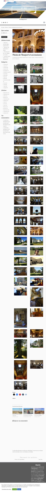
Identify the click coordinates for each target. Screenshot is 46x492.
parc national (34, 478)
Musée (4, 73)
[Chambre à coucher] (20, 150)
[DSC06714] (20, 370)
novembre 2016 (6, 111)
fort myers (33, 472)
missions (32, 475)
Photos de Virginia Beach (19, 459)
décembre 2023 (6, 92)
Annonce (5, 64)
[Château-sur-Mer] (37, 171)
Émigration (5, 70)
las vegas (35, 474)
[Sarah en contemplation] (37, 150)
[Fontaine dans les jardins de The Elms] (37, 110)
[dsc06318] (20, 241)
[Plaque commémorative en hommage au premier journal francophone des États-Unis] (20, 79)
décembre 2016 (6, 109)
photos (33, 57)
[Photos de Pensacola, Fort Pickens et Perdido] (28, 411)
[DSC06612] (37, 344)
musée (26, 57)
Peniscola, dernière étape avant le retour (6, 44)
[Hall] (37, 231)
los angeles (39, 474)
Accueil (2, 27)
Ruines (4, 83)
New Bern (41, 459)
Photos (6, 27)
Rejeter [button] (19, 489)
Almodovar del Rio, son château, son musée (6, 53)
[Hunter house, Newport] (37, 79)
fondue (42, 471)
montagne (36, 475)
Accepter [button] (14, 489)
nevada (32, 477)
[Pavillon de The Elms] (20, 130)
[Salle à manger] (20, 334)
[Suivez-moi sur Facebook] (6, 22)
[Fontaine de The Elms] (37, 120)
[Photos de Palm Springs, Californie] (17, 411)
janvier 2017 (5, 108)
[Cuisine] (37, 161)
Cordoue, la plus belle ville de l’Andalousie (6, 58)
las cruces (32, 474)
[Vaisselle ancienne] (37, 130)
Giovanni (39, 57)
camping (34, 468)
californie (41, 467)
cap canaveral (40, 468)
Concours (5, 69)
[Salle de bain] (37, 190)
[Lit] (20, 318)
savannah (42, 481)
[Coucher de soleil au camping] (20, 349)
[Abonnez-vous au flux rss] (2, 22)
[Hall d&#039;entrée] (37, 201)
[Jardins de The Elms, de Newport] (20, 110)
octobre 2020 (5, 100)
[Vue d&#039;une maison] (20, 251)
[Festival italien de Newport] (37, 68)
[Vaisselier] (37, 221)
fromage (36, 472)
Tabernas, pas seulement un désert (6, 49)
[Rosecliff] (20, 261)
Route (4, 78)
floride (38, 471)
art (35, 467)
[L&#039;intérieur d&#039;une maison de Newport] (37, 95)
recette (35, 480)
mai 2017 (5, 102)
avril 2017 (5, 103)
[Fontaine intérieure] (20, 231)
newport (29, 57)
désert (33, 471)
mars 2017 (5, 105)
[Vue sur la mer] (37, 211)
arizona (33, 467)
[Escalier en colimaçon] (37, 297)
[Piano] (37, 313)
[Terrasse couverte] (20, 221)
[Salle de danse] (20, 140)
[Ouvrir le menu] (44, 22)
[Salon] (37, 140)
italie (43, 472)
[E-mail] (4, 22)
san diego (35, 481)
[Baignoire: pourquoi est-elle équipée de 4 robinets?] (20, 201)
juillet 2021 (5, 95)
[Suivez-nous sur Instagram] (8, 22)
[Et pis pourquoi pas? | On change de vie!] (23, 9)
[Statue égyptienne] (20, 181)
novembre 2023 (6, 94)
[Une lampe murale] (20, 89)
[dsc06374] (37, 261)
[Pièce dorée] (37, 334)
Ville (4, 84)
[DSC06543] (37, 365)
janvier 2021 (5, 97)
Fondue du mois (6, 72)
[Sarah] (37, 251)
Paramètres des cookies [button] (6, 489)
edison (36, 471)
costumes (41, 470)
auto (37, 467)
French (7, 0)
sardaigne (39, 481)
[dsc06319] (37, 241)
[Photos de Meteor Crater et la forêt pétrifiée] (39, 411)
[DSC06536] (20, 385)
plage (32, 480)
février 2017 (5, 106)
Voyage (4, 87)
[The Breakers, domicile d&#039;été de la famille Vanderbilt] (20, 282)
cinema (34, 470)
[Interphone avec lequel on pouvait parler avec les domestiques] (20, 160)
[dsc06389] (37, 272)
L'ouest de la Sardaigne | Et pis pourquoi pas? (6, 122)
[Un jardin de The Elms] (20, 68)
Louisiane (43, 474)
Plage (4, 76)
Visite (4, 86)
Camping (5, 67)
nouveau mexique (40, 477)
